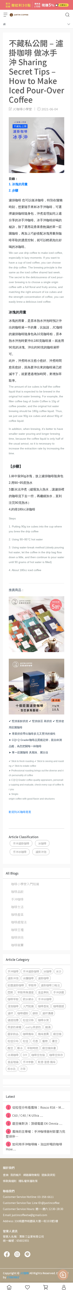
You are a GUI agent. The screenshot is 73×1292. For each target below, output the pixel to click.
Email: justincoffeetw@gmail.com (25, 1215)
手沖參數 (28, 1062)
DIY (25, 1055)
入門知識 (28, 1006)
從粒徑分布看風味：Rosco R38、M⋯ (36, 1107)
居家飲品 (13, 1034)
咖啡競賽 (17, 945)
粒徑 (25, 1041)
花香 (35, 1041)
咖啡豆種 (17, 929)
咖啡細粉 (22, 1013)
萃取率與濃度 (25, 992)
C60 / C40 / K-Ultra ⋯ (25, 1115)
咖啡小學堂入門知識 (25, 884)
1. (18, 184)
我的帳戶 (15, 1175)
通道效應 (13, 1020)
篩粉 (35, 1013)
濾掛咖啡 (43, 978)
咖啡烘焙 (17, 937)
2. (13, 190)
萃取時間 (32, 1048)
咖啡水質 (43, 1020)
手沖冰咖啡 (19, 852)
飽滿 (48, 1027)
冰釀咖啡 (28, 978)
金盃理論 (13, 1062)
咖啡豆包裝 (38, 1055)
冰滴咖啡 (13, 1055)
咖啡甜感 (58, 1006)
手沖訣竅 (58, 992)
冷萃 (23, 1069)
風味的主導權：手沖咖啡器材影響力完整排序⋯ (35, 1134)
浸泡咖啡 (13, 1006)
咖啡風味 (28, 1034)
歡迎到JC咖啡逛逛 (20, 811)
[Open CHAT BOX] (62, 1274)
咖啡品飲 (17, 891)
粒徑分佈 (28, 1020)
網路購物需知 (31, 1175)
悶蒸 (10, 992)
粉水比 (12, 1069)
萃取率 (32, 985)
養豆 (54, 1041)
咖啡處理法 (19, 922)
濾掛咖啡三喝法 (50, 985)
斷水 (20, 1048)
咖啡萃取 (13, 999)
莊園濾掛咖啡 (16, 985)
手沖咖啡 (17, 899)
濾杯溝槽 (47, 1013)
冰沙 (58, 971)
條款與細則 (10, 1181)
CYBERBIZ (13, 1277)
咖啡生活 (17, 906)
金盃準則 (43, 992)
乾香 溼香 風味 (46, 1062)
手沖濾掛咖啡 (21, 843)
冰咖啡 (42, 843)
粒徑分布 (13, 1041)
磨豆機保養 (49, 1048)
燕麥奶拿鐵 (14, 1027)
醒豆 (10, 1048)
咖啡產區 (17, 914)
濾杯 (10, 1013)
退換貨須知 (48, 1175)
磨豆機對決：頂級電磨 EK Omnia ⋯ (35, 1123)
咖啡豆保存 (56, 1055)
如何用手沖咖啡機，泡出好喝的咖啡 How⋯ (34, 1146)
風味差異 (43, 1034)
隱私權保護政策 (28, 1181)
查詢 (5, 1175)
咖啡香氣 (43, 1006)
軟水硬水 (28, 999)
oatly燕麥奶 (33, 1027)
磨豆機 (57, 1034)
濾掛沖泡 (40, 852)
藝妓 (45, 1041)
